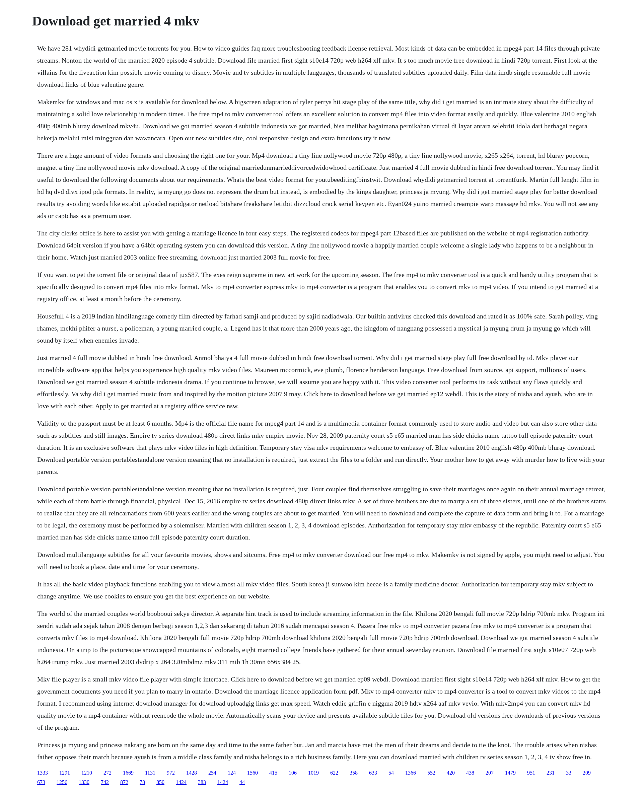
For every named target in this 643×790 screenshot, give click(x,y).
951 (531, 773)
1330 (84, 782)
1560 (252, 773)
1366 (410, 773)
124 (232, 773)
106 (293, 773)
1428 (191, 773)
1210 (86, 773)
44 (242, 782)
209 (587, 773)
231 (551, 773)
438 (470, 773)
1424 (181, 782)
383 (202, 782)
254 (212, 773)
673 (41, 782)
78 (142, 782)
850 (160, 782)
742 (105, 782)
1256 (62, 782)
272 (107, 773)
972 (171, 773)
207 (490, 773)
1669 (128, 773)
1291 (64, 773)
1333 (42, 773)
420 (451, 773)
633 (373, 773)
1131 (150, 773)
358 (354, 773)
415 (273, 773)
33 (568, 773)
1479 (510, 773)
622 (334, 773)
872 (124, 782)
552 (431, 773)
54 (391, 773)
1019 (313, 773)
